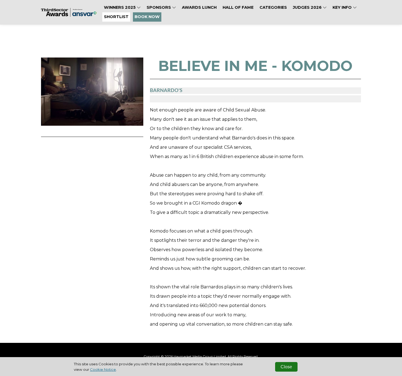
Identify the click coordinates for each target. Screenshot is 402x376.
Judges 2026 (308, 7)
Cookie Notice (103, 369)
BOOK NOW (147, 16)
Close (286, 366)
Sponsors (159, 7)
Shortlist (116, 16)
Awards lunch (199, 7)
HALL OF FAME (238, 7)
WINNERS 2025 (120, 7)
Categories (273, 7)
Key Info (343, 7)
